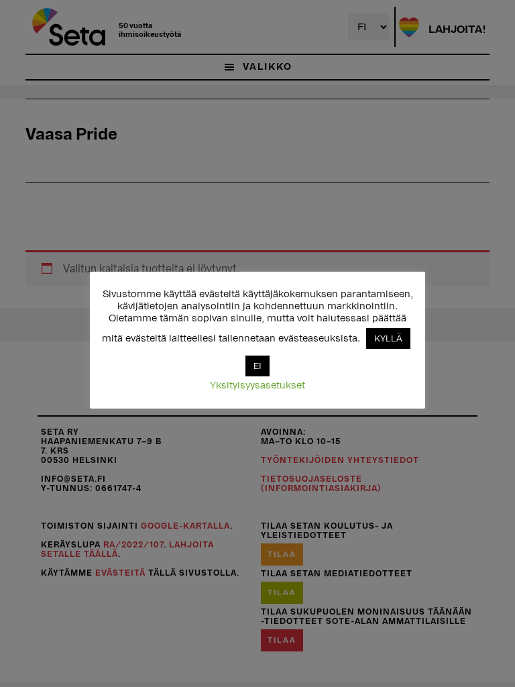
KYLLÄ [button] (388, 338)
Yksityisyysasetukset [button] (257, 385)
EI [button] (257, 366)
